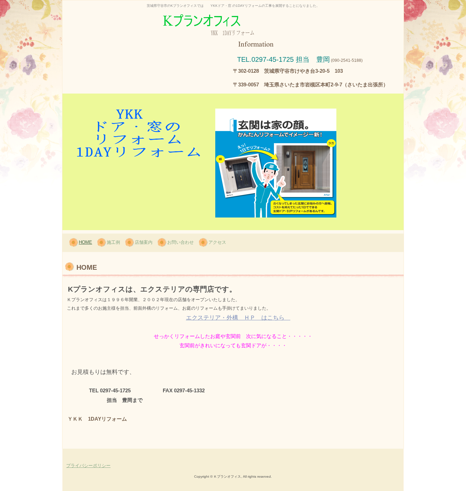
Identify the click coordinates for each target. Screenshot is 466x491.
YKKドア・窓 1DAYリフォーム (233, 19)
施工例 (113, 242)
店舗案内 (143, 242)
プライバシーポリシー (88, 465)
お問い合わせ (180, 242)
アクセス (217, 242)
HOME (85, 242)
